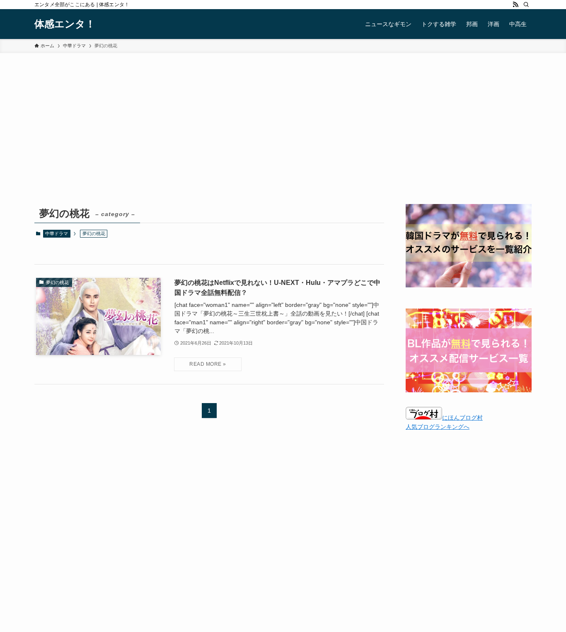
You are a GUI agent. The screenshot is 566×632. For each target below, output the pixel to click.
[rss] (515, 4)
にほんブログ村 (462, 417)
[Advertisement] (283, 142)
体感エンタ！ (64, 24)
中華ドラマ (56, 233)
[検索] (526, 4)
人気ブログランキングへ (437, 426)
